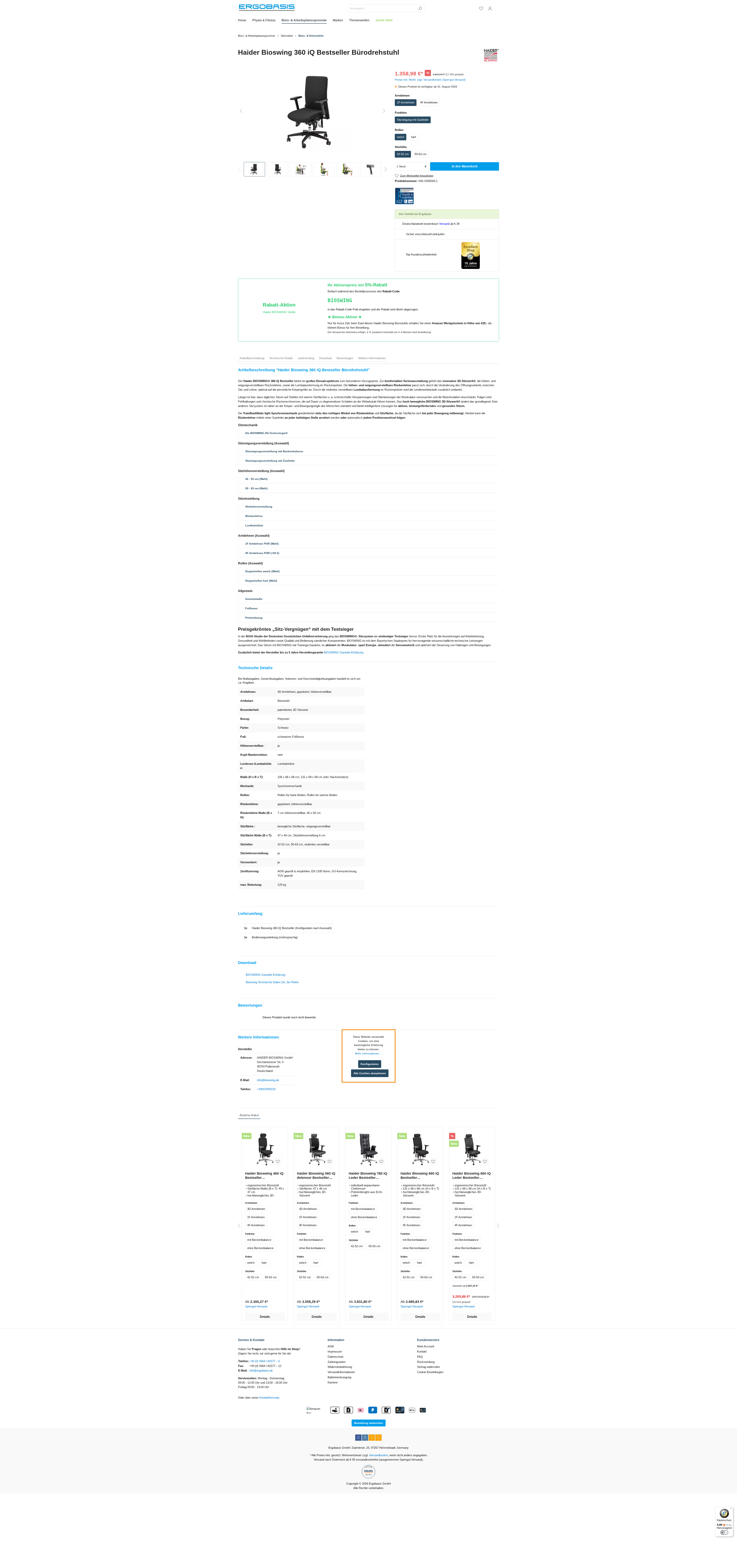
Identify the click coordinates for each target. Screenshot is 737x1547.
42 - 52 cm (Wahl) (256, 478)
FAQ (420, 1356)
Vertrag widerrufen (428, 1366)
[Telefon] (378, 1438)
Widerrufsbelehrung (340, 1366)
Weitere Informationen (372, 358)
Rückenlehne (254, 516)
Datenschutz (336, 1356)
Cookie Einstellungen (430, 1372)
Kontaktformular (269, 1397)
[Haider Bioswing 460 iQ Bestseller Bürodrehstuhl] (265, 1149)
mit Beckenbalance (259, 1239)
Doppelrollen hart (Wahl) (261, 580)
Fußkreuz (251, 608)
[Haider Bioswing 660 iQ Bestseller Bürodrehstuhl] (420, 1149)
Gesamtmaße (253, 598)
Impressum (335, 1351)
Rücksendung (426, 1361)
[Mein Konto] (490, 8)
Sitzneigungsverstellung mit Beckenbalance (274, 451)
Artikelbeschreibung (252, 358)
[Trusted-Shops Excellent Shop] (470, 255)
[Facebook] (358, 1438)
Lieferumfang (306, 358)
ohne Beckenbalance (260, 1248)
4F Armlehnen (429, 102)
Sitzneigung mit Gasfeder (413, 119)
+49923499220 (266, 1089)
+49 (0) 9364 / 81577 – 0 (264, 1361)
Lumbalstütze (254, 525)
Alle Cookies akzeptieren (370, 1073)
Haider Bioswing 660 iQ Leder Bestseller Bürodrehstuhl (471, 1176)
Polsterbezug (254, 617)
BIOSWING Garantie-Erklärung (343, 652)
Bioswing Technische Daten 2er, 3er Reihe (272, 982)
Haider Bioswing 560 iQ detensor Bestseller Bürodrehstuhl (316, 1176)
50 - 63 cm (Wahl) (256, 488)
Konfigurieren (370, 1064)
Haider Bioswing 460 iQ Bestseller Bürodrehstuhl (264, 1176)
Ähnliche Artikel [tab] (249, 1115)
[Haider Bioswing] (491, 55)
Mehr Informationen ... (368, 1053)
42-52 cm (403, 154)
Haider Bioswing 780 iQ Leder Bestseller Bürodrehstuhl (368, 1176)
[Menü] (731, 1509)
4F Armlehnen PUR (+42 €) (262, 553)
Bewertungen (345, 358)
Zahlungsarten (336, 1361)
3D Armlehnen (256, 1208)
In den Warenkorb (465, 166)
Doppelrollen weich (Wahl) (262, 571)
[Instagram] (365, 1438)
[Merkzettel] (481, 8)
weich (400, 137)
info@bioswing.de (268, 1080)
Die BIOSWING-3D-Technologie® (266, 433)
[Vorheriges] (241, 111)
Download (325, 358)
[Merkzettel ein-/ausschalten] (278, 1161)
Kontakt (422, 1351)
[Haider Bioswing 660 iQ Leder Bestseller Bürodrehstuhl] (472, 1149)
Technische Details (281, 358)
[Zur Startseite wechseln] (267, 7)
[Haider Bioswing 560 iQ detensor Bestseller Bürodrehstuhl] (316, 1149)
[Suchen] (420, 8)
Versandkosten (378, 1455)
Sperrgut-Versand (256, 1306)
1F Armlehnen (405, 102)
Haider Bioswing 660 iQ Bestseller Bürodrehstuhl (420, 1176)
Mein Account (425, 1346)
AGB (331, 1346)
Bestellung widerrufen (368, 1423)
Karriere (333, 1382)
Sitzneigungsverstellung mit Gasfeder (270, 460)
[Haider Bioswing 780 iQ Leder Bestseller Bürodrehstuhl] (368, 1149)
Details (265, 1316)
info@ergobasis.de (261, 1370)
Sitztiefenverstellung (258, 506)
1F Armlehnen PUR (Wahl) (262, 543)
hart (413, 137)
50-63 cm (420, 154)
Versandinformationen (341, 1372)
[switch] (724, 1532)
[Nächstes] (384, 111)
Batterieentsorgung (339, 1377)
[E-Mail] (372, 1438)
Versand (444, 223)
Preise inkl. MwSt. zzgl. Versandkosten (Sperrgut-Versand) (430, 79)
